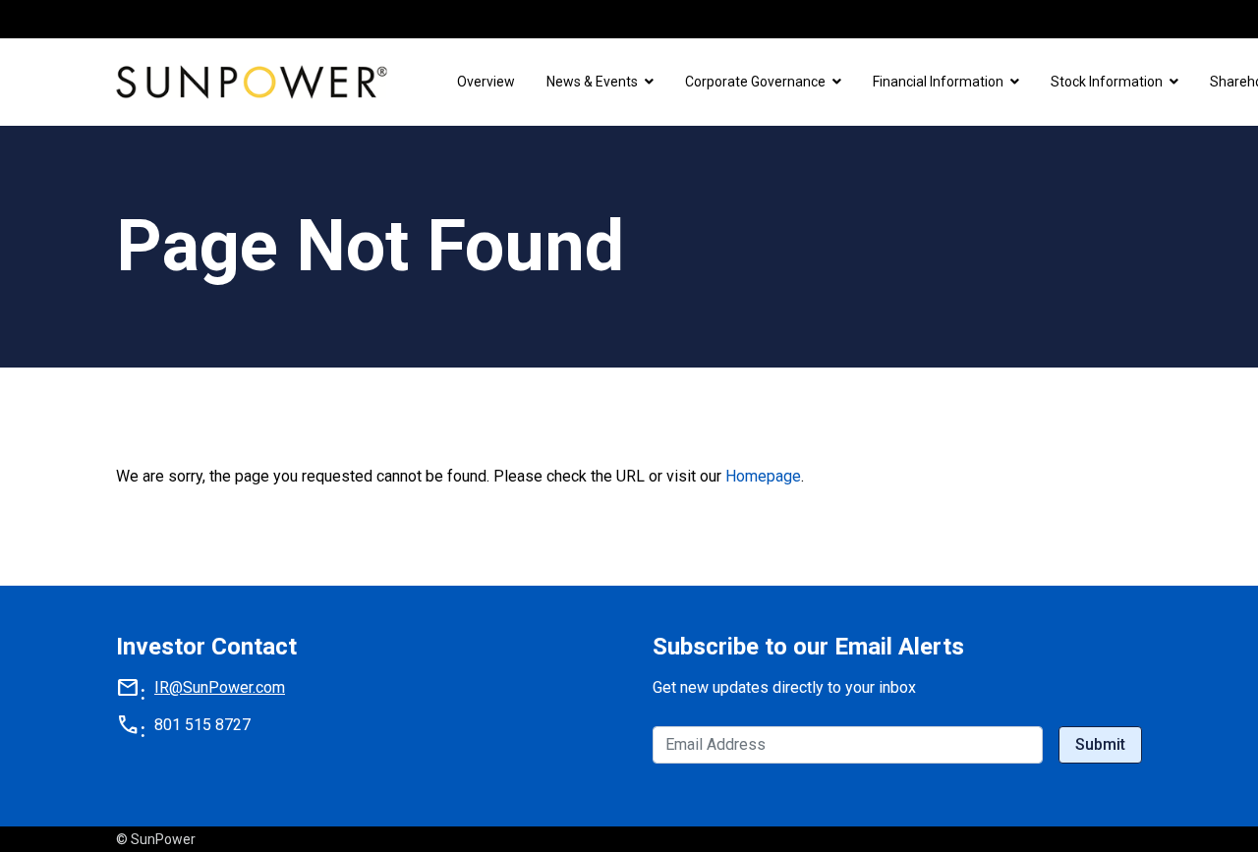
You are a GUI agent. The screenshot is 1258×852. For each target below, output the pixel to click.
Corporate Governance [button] (755, 81)
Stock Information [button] (1107, 81)
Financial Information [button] (938, 81)
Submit (1100, 744)
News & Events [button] (592, 81)
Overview (486, 81)
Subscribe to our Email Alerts (808, 646)
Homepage (763, 476)
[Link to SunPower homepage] (255, 82)
